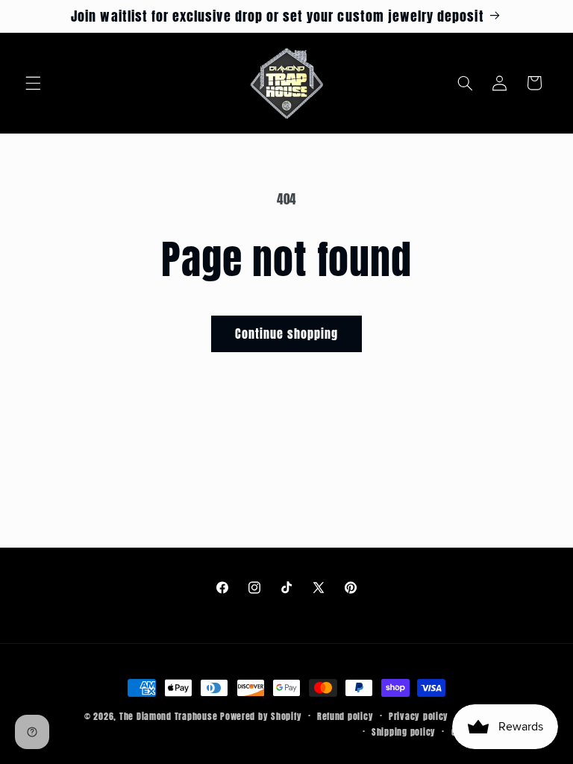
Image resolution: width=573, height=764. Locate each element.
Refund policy (345, 716)
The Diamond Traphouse (168, 716)
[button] (33, 83)
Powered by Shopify (260, 716)
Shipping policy (404, 732)
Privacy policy (418, 716)
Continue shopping (287, 333)
